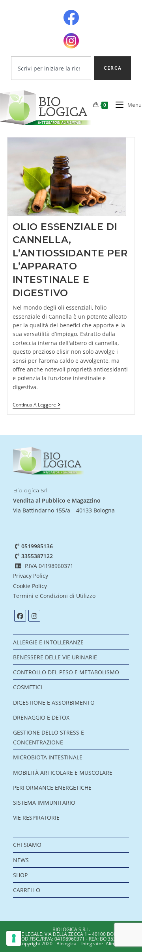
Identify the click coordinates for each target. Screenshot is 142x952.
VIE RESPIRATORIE (36, 817)
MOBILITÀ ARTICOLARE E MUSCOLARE (62, 772)
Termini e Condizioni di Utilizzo (55, 595)
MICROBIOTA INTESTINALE (47, 757)
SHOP (20, 875)
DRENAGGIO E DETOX (41, 717)
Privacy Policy (30, 575)
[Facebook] (20, 616)
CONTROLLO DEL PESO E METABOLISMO (66, 672)
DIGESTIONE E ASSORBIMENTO (54, 702)
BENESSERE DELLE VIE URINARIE (55, 657)
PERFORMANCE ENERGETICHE (52, 787)
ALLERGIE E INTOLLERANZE (48, 642)
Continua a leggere (36, 405)
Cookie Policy (30, 586)
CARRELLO (26, 890)
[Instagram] (34, 616)
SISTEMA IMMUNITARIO (44, 802)
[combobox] (51, 68)
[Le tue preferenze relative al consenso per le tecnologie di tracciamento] (13, 938)
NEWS (21, 860)
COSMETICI (27, 687)
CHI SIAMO (27, 844)
